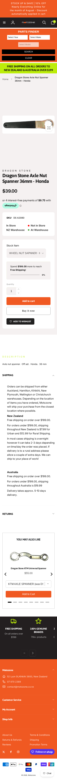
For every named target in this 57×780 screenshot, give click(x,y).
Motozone (32, 775)
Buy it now (28, 310)
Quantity (10, 284)
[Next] (51, 574)
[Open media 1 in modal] (28, 125)
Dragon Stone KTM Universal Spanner (28, 568)
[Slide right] (51, 124)
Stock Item (12, 245)
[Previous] (6, 574)
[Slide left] (5, 124)
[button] (4, 22)
